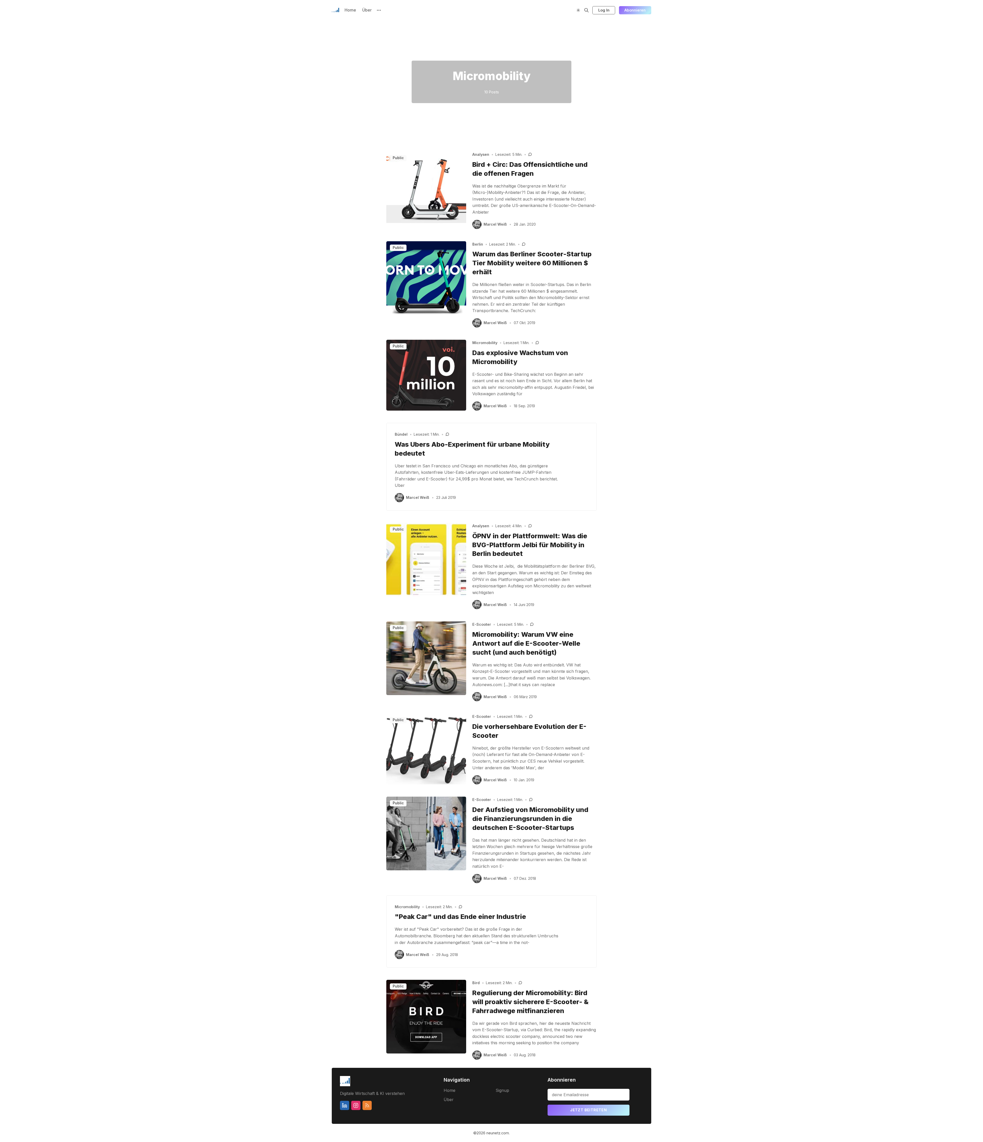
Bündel (401, 434)
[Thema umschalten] (578, 10)
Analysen (480, 154)
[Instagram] (355, 1105)
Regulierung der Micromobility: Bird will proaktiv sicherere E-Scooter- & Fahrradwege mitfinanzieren (530, 1002)
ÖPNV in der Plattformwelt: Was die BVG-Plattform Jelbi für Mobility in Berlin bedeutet (529, 545)
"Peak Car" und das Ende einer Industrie (460, 916)
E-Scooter (481, 624)
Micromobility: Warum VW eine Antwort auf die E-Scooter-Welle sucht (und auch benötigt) (526, 643)
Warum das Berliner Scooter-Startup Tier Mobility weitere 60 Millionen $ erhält (532, 263)
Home (350, 10)
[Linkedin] (344, 1105)
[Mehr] (379, 10)
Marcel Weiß (495, 224)
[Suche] (586, 10)
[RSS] (367, 1105)
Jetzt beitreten (588, 1110)
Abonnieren (635, 10)
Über (367, 10)
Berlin (477, 244)
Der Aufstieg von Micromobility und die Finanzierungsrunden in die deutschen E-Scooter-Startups (530, 818)
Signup (502, 1090)
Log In (604, 10)
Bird (476, 983)
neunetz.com (497, 1133)
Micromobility (484, 343)
